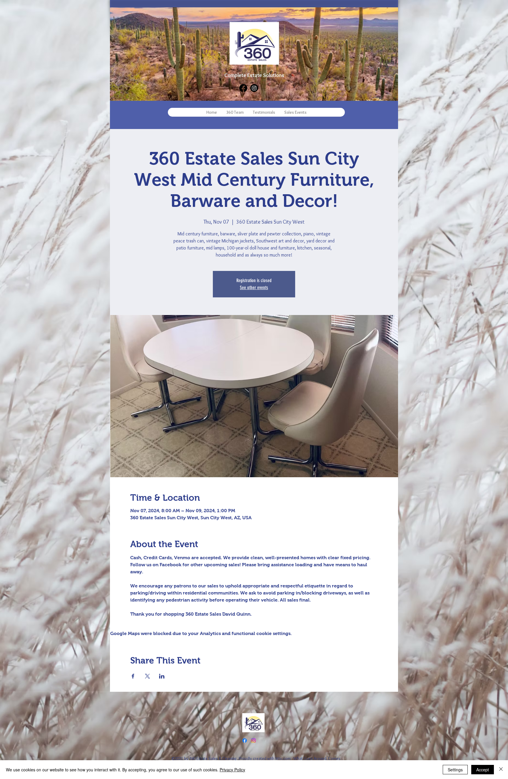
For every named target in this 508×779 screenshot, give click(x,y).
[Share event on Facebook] (133, 676)
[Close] (500, 769)
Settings (455, 770)
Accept (482, 770)
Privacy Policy (232, 770)
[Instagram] (254, 88)
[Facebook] (243, 88)
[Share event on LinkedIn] (162, 676)
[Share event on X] (147, 676)
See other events (254, 287)
